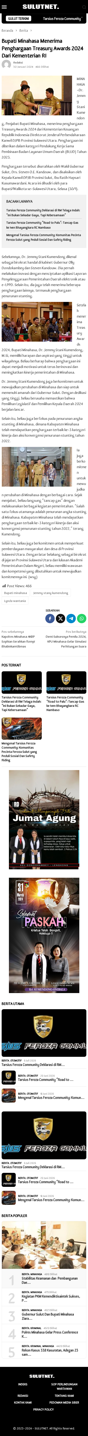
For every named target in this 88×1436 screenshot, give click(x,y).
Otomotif (16, 1060)
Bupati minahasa (15, 592)
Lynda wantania (15, 600)
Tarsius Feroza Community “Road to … (45, 1079)
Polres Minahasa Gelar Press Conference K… (50, 1334)
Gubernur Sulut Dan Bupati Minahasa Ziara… (48, 1316)
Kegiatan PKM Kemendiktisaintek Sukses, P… (51, 1298)
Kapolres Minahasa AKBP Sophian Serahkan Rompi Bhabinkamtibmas (18, 638)
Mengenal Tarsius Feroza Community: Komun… (51, 1097)
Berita (5, 1060)
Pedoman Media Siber (64, 1402)
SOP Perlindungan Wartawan (64, 1386)
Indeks (22, 1384)
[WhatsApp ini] (81, 618)
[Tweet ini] (60, 618)
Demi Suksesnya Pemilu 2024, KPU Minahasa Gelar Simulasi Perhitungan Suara (66, 638)
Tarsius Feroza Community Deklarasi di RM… (33, 1064)
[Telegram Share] (71, 618)
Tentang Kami (64, 1395)
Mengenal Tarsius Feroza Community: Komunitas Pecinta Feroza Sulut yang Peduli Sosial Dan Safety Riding (43, 237)
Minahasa (36, 1274)
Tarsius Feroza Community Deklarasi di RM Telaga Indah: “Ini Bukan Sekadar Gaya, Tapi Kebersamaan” (43, 212)
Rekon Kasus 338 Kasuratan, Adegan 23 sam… (50, 1352)
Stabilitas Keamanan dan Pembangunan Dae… (50, 1280)
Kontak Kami (23, 1402)
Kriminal (36, 1328)
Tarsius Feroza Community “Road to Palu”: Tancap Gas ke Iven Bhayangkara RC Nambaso (42, 225)
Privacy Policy (43, 1409)
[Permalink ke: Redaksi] (6, 64)
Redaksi (23, 1395)
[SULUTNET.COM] (44, 6)
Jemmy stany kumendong (50, 592)
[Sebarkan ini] (50, 618)
